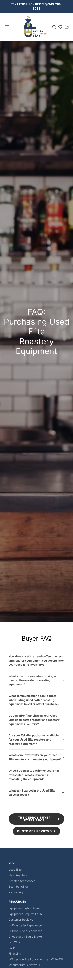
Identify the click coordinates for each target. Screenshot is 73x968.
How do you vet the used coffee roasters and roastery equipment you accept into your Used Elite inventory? (36, 660)
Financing (15, 953)
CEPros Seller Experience (25, 925)
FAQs (12, 948)
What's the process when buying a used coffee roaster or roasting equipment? (32, 680)
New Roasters (18, 875)
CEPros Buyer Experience (25, 931)
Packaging (16, 892)
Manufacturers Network (24, 965)
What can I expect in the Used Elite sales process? (32, 792)
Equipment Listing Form (24, 908)
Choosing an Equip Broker (26, 936)
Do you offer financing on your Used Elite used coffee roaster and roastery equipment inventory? (34, 720)
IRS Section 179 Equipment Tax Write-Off (36, 959)
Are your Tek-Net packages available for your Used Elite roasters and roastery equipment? (34, 739)
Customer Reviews (21, 919)
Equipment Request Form (25, 914)
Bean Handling (18, 886)
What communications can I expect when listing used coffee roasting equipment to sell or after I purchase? (34, 700)
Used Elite (15, 869)
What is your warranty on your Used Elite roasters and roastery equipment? (35, 757)
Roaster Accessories (22, 881)
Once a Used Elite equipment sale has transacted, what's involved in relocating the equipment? (34, 775)
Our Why (14, 942)
